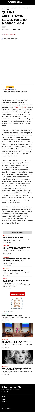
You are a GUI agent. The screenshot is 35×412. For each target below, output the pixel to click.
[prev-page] (3, 378)
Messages (6, 235)
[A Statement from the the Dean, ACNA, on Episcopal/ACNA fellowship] (17, 330)
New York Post (20, 107)
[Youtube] (8, 392)
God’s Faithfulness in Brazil (13, 270)
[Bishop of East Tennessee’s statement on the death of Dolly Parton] (17, 357)
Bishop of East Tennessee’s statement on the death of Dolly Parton (16, 259)
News (8, 8)
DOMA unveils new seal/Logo (13, 237)
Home (3, 8)
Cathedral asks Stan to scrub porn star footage (16, 280)
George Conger (9, 34)
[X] (5, 392)
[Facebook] (2, 392)
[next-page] (6, 378)
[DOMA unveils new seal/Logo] (17, 305)
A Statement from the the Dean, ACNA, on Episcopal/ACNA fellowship (16, 247)
